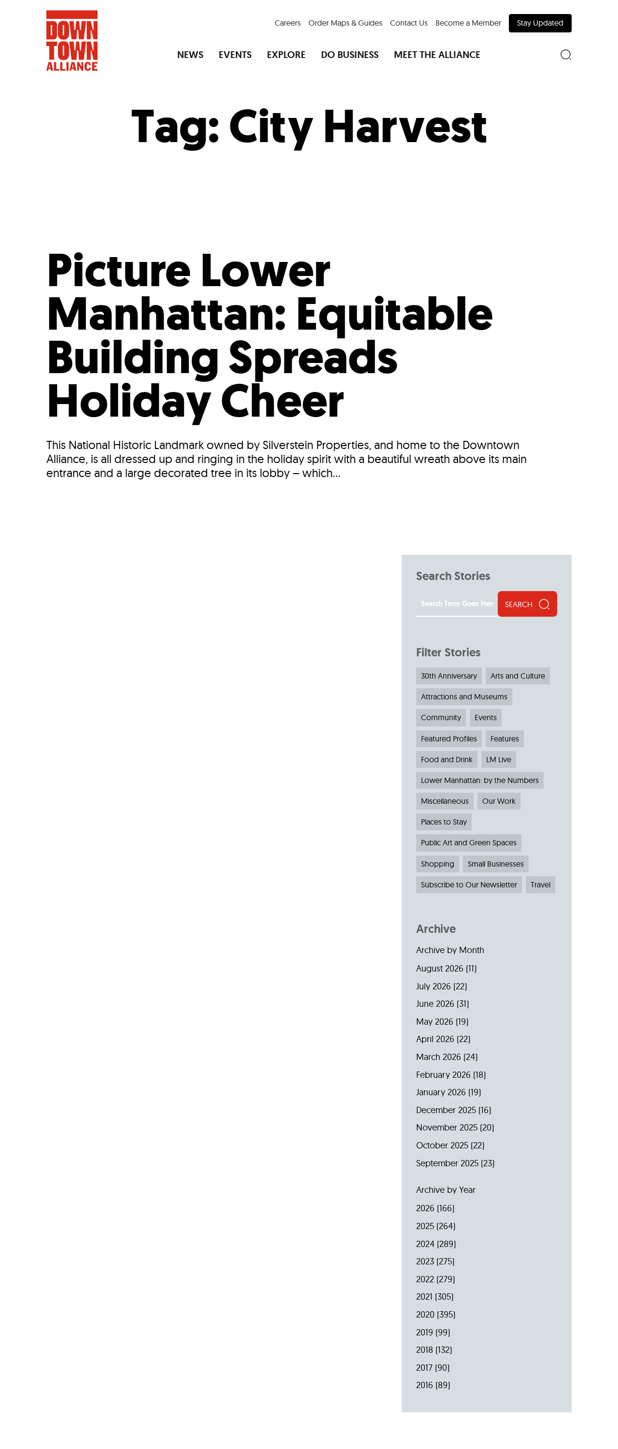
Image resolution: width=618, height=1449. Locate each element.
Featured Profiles (449, 738)
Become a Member (468, 23)
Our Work (499, 801)
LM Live (498, 759)
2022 (425, 1279)
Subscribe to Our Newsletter (469, 884)
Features (505, 738)
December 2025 (446, 1110)
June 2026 (435, 1003)
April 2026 (435, 1038)
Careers (288, 23)
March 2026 (438, 1056)
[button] (190, 54)
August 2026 (440, 968)
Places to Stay (444, 821)
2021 (424, 1296)
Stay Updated (540, 23)
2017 (424, 1367)
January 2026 (441, 1092)
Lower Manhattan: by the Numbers (480, 780)
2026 (425, 1208)
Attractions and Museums (464, 696)
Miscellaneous (445, 801)
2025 (425, 1226)
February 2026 (443, 1074)
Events (486, 717)
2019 (424, 1332)
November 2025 (447, 1127)
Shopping (437, 864)
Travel (540, 884)
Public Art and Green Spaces (469, 842)
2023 (425, 1261)
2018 (424, 1349)
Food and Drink (447, 759)
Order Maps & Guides (345, 23)
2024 (425, 1243)
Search (519, 604)
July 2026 (433, 986)
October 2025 (442, 1145)
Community (441, 717)
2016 (424, 1385)
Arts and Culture (518, 676)
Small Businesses (496, 864)
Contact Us (409, 23)
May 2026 (434, 1021)
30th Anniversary (449, 676)
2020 (425, 1314)
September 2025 (447, 1163)
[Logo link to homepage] (72, 40)
